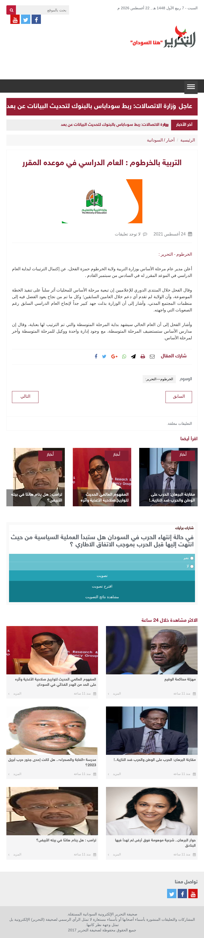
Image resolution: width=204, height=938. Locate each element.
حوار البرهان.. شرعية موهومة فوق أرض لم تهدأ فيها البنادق (155, 843)
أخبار (170, 140)
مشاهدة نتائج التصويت (102, 597)
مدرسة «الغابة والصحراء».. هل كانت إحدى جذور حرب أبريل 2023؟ (52, 763)
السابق (179, 396)
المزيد (117, 693)
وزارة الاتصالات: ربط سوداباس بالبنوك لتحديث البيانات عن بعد (91, 106)
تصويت (102, 575)
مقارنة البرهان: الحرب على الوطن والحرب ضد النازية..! (172, 497)
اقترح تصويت (102, 586)
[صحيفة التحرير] (163, 36)
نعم (186, 558)
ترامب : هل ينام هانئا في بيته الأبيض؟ (36, 497)
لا (188, 566)
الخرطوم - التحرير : (175, 254)
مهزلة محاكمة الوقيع (180, 679)
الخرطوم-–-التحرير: (159, 379)
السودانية (155, 140)
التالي (25, 396)
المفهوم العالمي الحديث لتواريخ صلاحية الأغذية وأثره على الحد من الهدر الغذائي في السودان (103, 498)
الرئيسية (187, 140)
